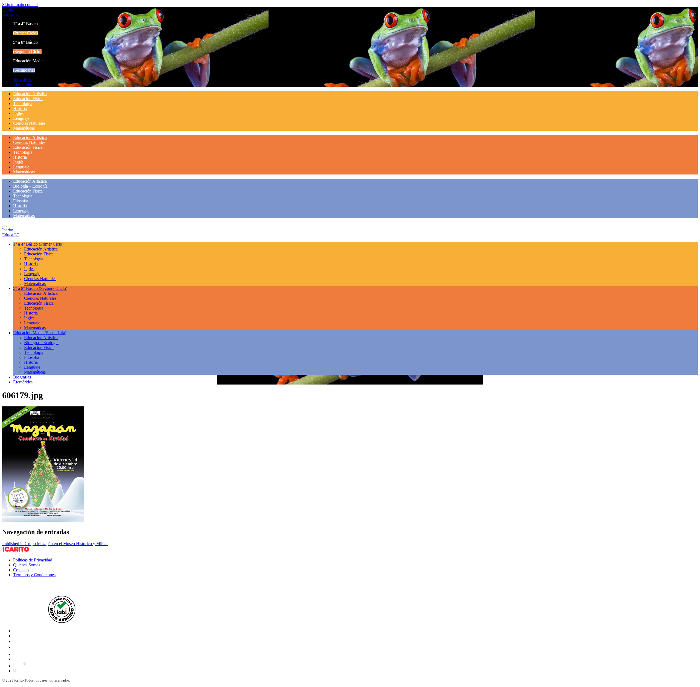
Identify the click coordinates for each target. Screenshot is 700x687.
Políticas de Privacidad (32, 560)
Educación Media (39, 332)
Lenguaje (21, 118)
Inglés (18, 113)
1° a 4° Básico (38, 244)
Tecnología (22, 103)
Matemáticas (24, 128)
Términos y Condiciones (34, 574)
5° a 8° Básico (40, 288)
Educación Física (28, 98)
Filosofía (20, 201)
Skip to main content (20, 4)
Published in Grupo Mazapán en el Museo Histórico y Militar (55, 543)
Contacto (21, 569)
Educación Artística (30, 93)
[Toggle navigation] (4, 226)
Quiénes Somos (26, 565)
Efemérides (23, 84)
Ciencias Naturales (29, 123)
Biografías (22, 79)
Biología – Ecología (30, 186)
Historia (20, 108)
